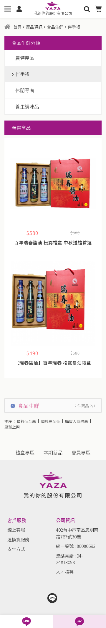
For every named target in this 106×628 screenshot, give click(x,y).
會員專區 (81, 452)
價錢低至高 (26, 421)
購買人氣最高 (76, 421)
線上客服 (16, 530)
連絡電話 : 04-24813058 (69, 559)
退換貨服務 (18, 539)
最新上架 (12, 427)
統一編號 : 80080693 (75, 546)
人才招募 (65, 572)
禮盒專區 (25, 452)
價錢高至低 (50, 421)
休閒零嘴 (24, 90)
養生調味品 (27, 106)
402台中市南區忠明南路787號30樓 (77, 533)
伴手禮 (22, 74)
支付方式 (16, 549)
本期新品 (53, 452)
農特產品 (24, 57)
